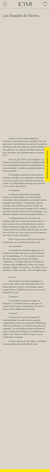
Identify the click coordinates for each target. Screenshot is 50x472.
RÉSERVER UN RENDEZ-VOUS (47, 164)
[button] (45, 4)
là (39, 242)
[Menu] (5, 4)
